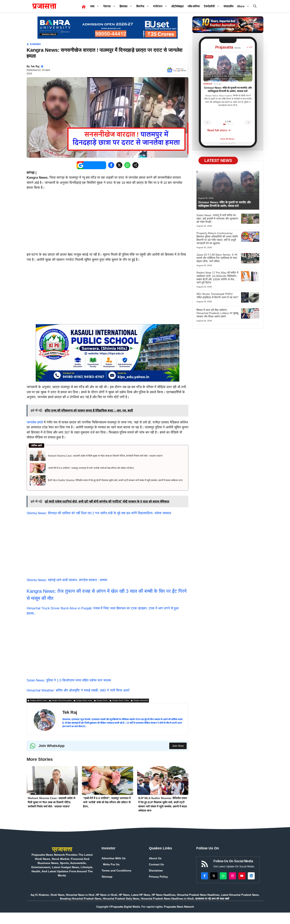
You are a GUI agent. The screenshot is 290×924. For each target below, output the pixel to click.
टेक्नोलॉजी (209, 6)
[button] (254, 6)
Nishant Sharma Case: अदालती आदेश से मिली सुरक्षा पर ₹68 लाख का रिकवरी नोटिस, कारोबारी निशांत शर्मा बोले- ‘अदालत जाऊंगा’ (105, 455)
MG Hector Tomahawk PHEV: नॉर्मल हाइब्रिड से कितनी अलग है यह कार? (217, 295)
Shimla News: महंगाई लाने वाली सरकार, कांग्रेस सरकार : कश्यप (67, 580)
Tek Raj (35, 66)
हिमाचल (123, 6)
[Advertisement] (107, 222)
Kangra (35, 44)
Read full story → (219, 130)
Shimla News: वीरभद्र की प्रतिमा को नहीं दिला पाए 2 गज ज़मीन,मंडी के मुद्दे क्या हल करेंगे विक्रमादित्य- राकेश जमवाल (99, 513)
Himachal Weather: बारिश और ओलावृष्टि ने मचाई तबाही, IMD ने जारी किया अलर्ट (78, 690)
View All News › (227, 139)
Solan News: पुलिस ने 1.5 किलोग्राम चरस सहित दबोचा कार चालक (69, 680)
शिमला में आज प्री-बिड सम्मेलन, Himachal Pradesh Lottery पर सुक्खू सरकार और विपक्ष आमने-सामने (217, 313)
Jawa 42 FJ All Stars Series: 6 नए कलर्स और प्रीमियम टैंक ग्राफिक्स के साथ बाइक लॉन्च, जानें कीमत (216, 258)
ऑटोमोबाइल (177, 6)
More (240, 6)
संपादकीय (228, 6)
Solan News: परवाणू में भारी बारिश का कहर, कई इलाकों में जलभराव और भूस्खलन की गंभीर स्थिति (217, 218)
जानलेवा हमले (35, 422)
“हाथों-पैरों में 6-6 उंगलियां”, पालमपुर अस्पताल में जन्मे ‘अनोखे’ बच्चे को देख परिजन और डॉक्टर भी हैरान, (91, 468)
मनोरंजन (157, 6)
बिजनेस (140, 6)
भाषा (92, 6)
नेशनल (107, 6)
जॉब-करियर (194, 6)
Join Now (178, 745)
